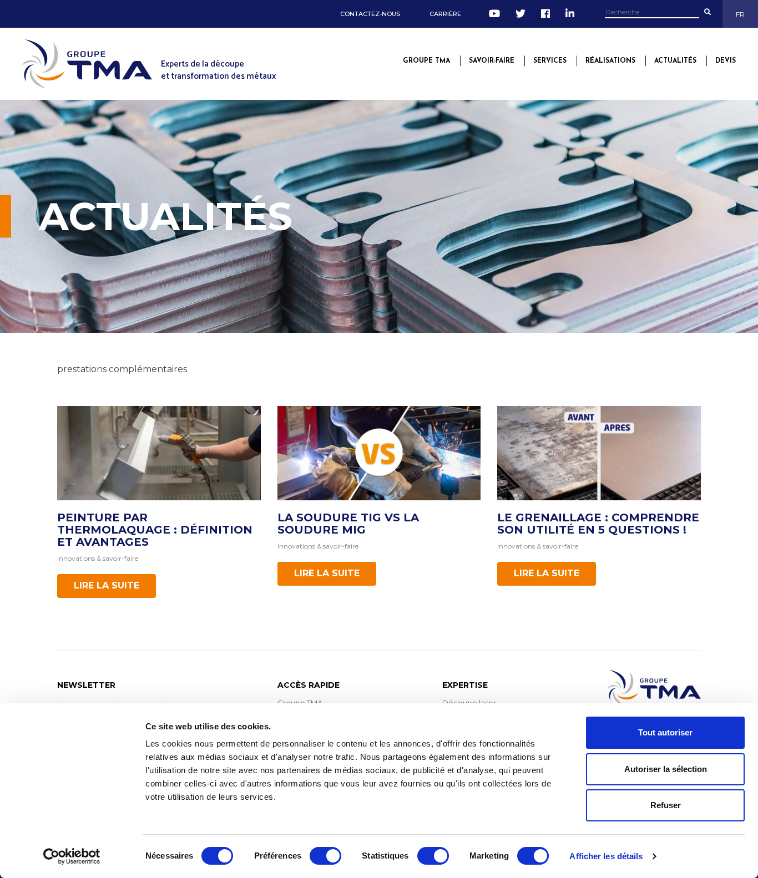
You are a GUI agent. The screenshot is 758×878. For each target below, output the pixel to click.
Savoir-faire (491, 61)
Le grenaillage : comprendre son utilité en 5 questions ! (598, 523)
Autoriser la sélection (665, 769)
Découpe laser (469, 702)
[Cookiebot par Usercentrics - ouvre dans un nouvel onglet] (71, 856)
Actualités (675, 61)
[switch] (325, 856)
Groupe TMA (426, 61)
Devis (725, 61)
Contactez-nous (370, 14)
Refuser (665, 805)
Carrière (445, 14)
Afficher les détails (606, 856)
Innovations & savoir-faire (97, 558)
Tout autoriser (665, 732)
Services (550, 61)
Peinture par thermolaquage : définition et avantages (154, 530)
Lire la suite (106, 585)
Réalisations (610, 61)
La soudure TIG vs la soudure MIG (348, 523)
